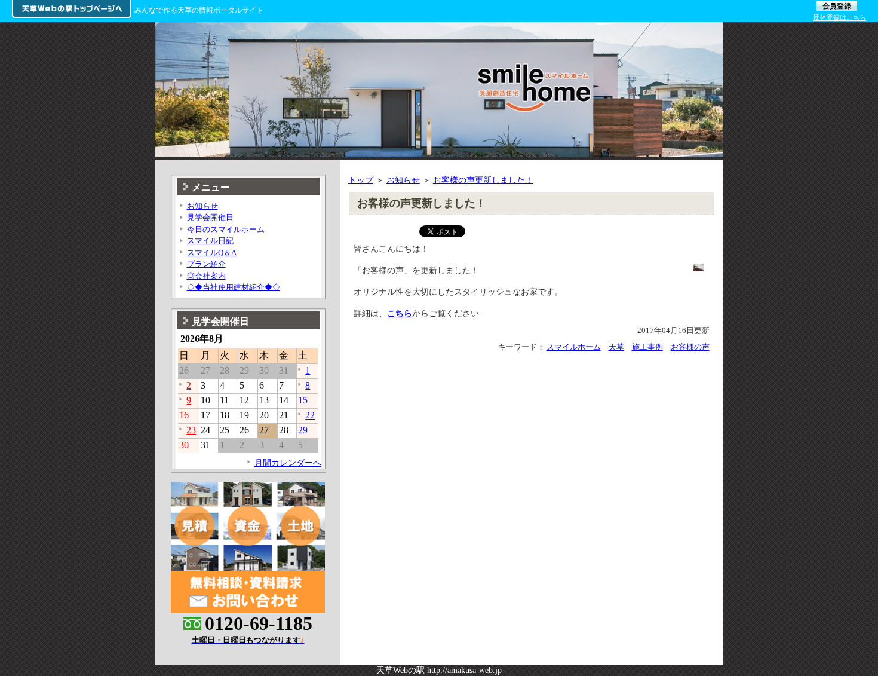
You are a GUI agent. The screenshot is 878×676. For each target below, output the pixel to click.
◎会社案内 (206, 275)
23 (191, 430)
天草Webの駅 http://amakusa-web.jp (439, 670)
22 (310, 415)
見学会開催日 (210, 217)
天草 (616, 346)
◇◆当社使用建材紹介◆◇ (233, 287)
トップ (360, 180)
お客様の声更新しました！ (483, 180)
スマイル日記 (210, 240)
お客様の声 (690, 346)
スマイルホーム (574, 346)
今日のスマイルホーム (226, 229)
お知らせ (403, 180)
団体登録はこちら (839, 17)
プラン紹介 (206, 263)
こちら (399, 313)
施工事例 (647, 346)
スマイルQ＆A (212, 252)
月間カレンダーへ (287, 462)
